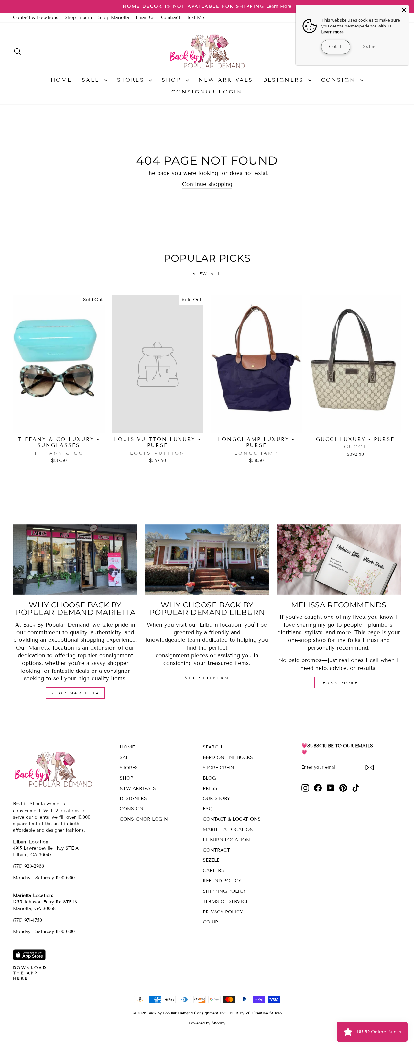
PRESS (210, 788)
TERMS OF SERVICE (225, 901)
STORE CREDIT (220, 767)
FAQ (208, 809)
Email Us (145, 17)
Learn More (338, 682)
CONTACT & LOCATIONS (232, 819)
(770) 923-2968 (29, 866)
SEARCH (212, 747)
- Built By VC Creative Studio (254, 1012)
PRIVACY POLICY (223, 912)
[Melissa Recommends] (339, 559)
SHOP (173, 80)
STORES (132, 80)
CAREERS (213, 870)
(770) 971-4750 (27, 920)
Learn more (332, 32)
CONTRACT (216, 850)
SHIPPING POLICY (224, 891)
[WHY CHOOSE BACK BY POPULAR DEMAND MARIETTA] (75, 559)
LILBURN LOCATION (226, 840)
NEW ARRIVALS (226, 80)
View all (207, 273)
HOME (61, 80)
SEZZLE (211, 860)
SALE (92, 80)
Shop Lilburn (78, 17)
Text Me (195, 17)
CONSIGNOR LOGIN (207, 92)
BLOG (209, 778)
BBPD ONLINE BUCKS (228, 757)
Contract (170, 17)
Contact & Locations (35, 17)
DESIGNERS (285, 80)
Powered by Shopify (207, 1023)
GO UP (210, 922)
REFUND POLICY (222, 881)
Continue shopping (207, 184)
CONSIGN (340, 80)
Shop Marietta (113, 17)
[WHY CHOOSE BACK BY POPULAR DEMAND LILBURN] (207, 559)
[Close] (404, 10)
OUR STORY (216, 798)
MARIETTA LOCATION (228, 829)
